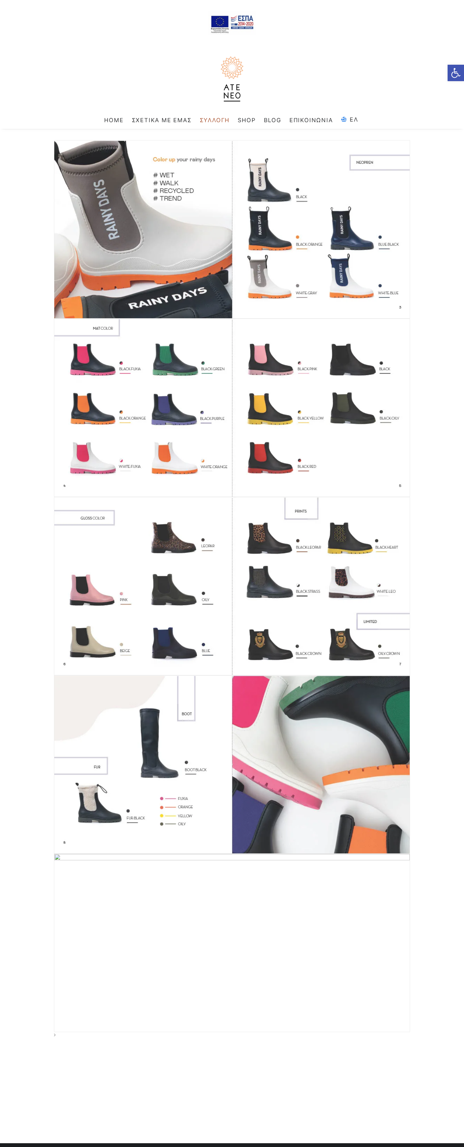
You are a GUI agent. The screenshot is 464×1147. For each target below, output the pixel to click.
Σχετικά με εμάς (162, 120)
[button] (456, 73)
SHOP (246, 120)
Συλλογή (215, 120)
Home (113, 120)
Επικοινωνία (311, 120)
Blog (272, 120)
